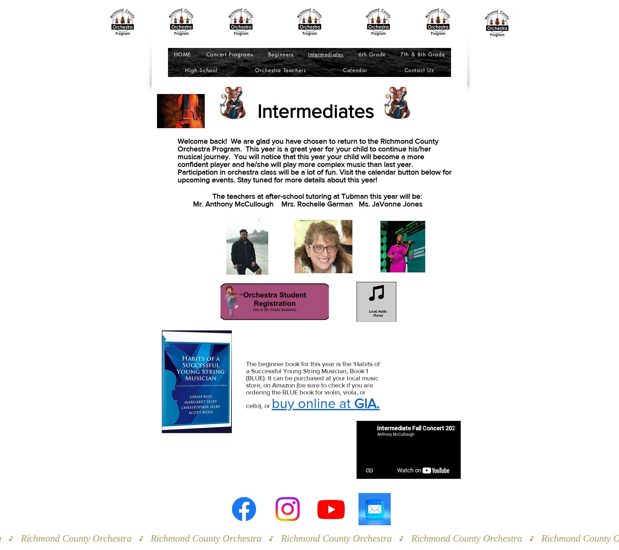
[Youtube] (331, 509)
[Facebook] (244, 509)
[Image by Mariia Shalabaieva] (375, 509)
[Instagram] (287, 509)
